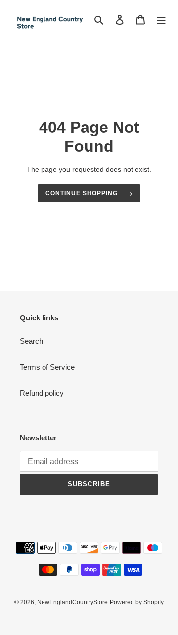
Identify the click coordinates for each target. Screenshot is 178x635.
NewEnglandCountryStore (72, 602)
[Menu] (161, 19)
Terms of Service (47, 367)
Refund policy (42, 393)
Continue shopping (81, 193)
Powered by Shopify (137, 602)
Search (31, 341)
